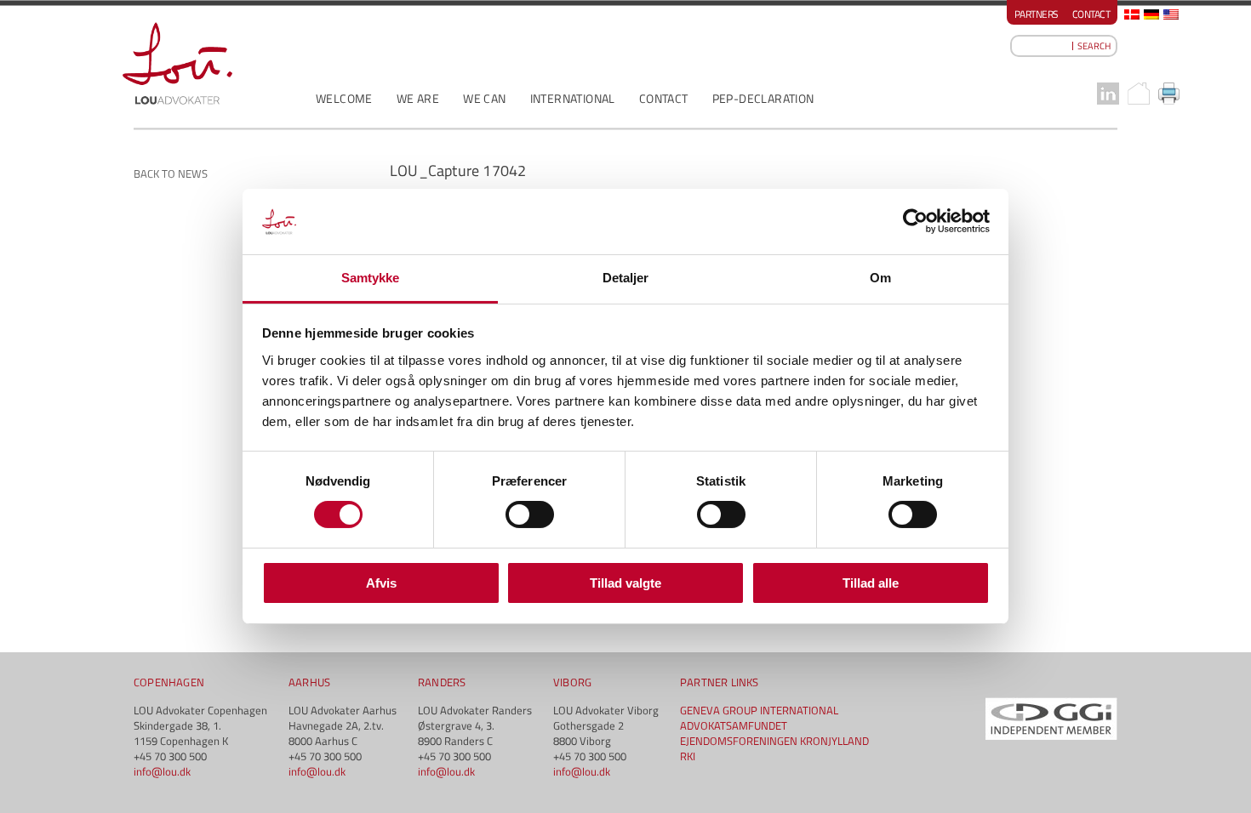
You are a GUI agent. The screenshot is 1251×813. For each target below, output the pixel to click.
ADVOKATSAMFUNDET (733, 725)
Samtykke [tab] (370, 277)
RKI (687, 756)
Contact (1091, 14)
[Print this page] (1169, 93)
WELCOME (344, 98)
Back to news (171, 174)
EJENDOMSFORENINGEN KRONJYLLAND (774, 740)
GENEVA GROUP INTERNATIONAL (759, 710)
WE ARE (418, 98)
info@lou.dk (162, 771)
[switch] (530, 514)
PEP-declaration (763, 98)
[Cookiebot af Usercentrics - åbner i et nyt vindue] (915, 221)
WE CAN (484, 98)
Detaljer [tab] (626, 277)
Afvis (381, 583)
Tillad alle (871, 583)
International (572, 98)
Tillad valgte (625, 583)
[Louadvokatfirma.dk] (177, 63)
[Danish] (1132, 14)
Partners (1036, 14)
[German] (1151, 14)
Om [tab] (880, 277)
